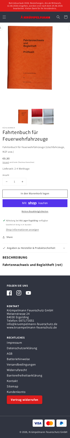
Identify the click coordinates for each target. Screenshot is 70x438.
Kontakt (12, 381)
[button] (4, 17)
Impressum (14, 343)
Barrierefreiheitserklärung (24, 375)
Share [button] (9, 237)
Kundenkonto (16, 392)
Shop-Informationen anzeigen (22, 229)
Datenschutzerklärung (22, 348)
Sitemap (12, 386)
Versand (6, 162)
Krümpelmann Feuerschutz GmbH (48, 432)
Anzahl (6, 175)
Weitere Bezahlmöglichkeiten (35, 211)
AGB (10, 353)
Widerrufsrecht (17, 370)
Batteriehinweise (18, 359)
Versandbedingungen (21, 364)
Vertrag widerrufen (24, 400)
